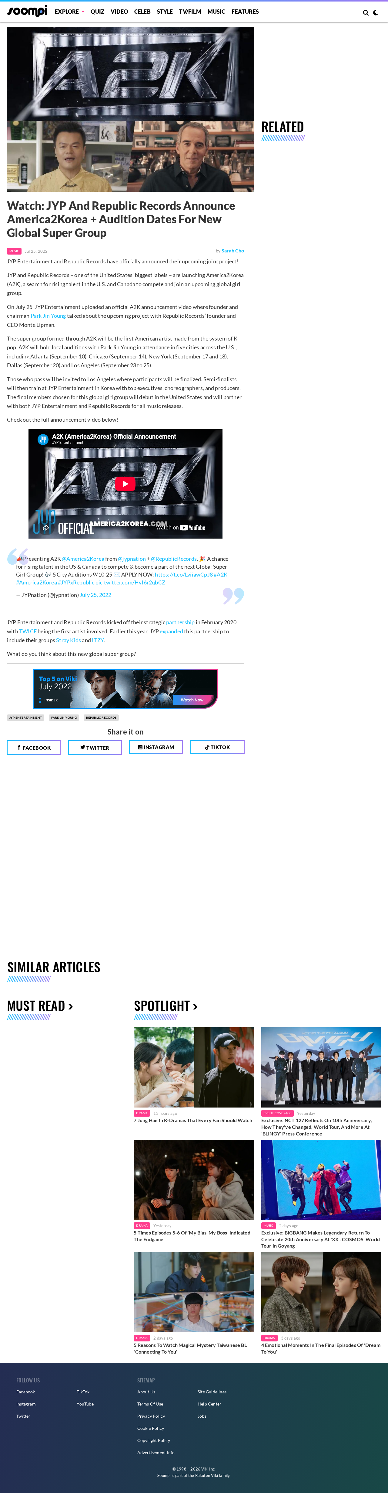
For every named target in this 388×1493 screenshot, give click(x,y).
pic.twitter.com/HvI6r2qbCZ (130, 582)
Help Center (209, 1403)
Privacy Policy (151, 1416)
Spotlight (162, 1005)
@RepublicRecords (174, 558)
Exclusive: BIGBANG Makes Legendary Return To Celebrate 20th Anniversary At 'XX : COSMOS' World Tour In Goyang (320, 1239)
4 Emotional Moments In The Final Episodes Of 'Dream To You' (320, 1348)
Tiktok (220, 747)
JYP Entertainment (25, 717)
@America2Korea (83, 558)
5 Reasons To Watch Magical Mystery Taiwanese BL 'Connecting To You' (190, 1348)
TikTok (83, 1391)
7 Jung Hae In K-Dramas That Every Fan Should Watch (193, 1120)
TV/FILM (190, 11)
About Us (146, 1391)
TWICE (28, 631)
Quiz (97, 11)
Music (217, 11)
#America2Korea (36, 582)
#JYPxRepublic (76, 582)
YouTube (85, 1403)
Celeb (142, 11)
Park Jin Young (48, 315)
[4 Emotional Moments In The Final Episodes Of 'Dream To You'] (321, 1292)
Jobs (202, 1416)
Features (245, 11)
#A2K (220, 574)
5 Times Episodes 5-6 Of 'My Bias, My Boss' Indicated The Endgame (192, 1236)
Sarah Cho (233, 250)
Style (165, 11)
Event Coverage (278, 1113)
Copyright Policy (153, 1440)
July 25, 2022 (96, 594)
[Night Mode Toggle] (376, 13)
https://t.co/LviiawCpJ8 (184, 574)
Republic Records (101, 717)
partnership (180, 622)
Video (119, 11)
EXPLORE (67, 11)
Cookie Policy (150, 1428)
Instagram (158, 747)
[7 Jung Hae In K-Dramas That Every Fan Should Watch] (194, 1067)
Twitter (97, 748)
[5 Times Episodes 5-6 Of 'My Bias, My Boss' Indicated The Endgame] (194, 1180)
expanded (171, 631)
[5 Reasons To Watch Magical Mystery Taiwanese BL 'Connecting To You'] (194, 1292)
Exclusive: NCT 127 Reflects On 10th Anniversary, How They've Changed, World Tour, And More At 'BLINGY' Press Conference (316, 1126)
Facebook (36, 748)
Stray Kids (68, 640)
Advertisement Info (156, 1452)
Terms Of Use (150, 1403)
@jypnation (132, 558)
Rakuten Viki (206, 1475)
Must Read (36, 1005)
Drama (142, 1113)
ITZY (98, 640)
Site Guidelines (212, 1391)
